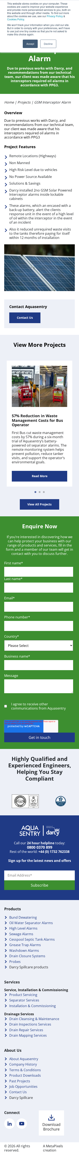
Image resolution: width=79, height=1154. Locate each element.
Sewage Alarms (21, 934)
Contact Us (25, 318)
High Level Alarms (23, 928)
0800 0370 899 (39, 847)
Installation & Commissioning (32, 1006)
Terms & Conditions (25, 1070)
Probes (15, 961)
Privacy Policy (55, 16)
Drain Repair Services (26, 1030)
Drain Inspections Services (30, 1024)
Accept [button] (30, 43)
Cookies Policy (15, 19)
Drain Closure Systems (27, 956)
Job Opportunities (23, 1086)
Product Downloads (25, 1075)
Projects (24, 102)
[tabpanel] (39, 423)
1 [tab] (35, 492)
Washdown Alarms (24, 950)
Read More (39, 476)
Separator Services (24, 1000)
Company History (23, 1064)
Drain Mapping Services (28, 1035)
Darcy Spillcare (21, 1097)
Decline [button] (48, 43)
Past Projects (19, 1081)
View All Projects (39, 504)
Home (9, 102)
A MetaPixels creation (53, 1148)
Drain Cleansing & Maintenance (34, 1019)
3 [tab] (44, 492)
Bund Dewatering (23, 917)
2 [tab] (39, 492)
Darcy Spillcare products (28, 967)
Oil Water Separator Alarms (31, 923)
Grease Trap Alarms (25, 945)
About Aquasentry (23, 1059)
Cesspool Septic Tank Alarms (32, 939)
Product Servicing (23, 994)
